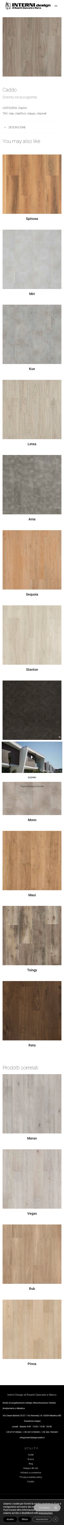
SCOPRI (32, 777)
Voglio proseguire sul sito (32, 786)
